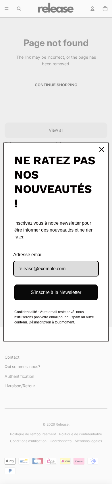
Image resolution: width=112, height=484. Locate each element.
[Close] (102, 149)
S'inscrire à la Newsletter (56, 292)
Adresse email (28, 254)
